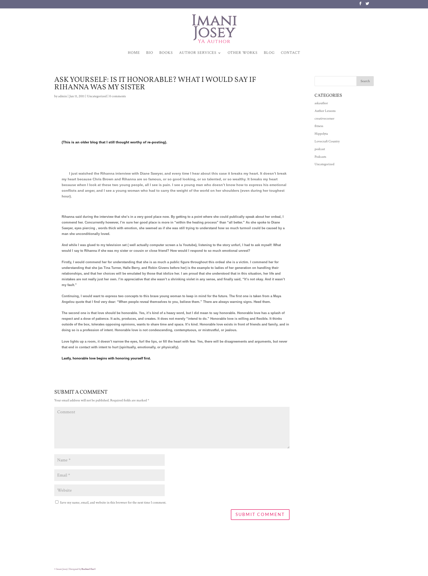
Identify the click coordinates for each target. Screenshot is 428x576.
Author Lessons (325, 111)
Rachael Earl (88, 569)
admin (62, 96)
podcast (320, 149)
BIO (149, 53)
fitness (319, 126)
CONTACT (290, 53)
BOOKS (166, 53)
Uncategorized (97, 96)
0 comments (117, 96)
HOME (134, 53)
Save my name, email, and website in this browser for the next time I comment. (113, 502)
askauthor (321, 103)
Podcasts (320, 157)
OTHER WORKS (243, 53)
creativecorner (324, 118)
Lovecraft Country (327, 141)
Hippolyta (321, 133)
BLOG (269, 53)
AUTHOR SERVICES (197, 53)
